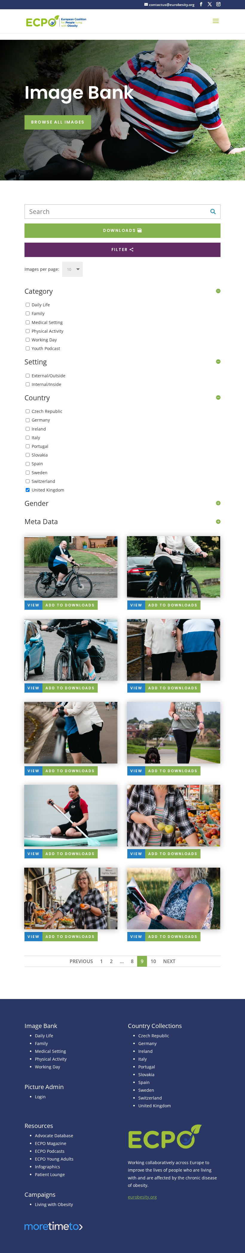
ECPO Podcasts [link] (50, 1151)
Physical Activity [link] (51, 1059)
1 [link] (101, 961)
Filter (119, 250)
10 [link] (153, 961)
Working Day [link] (47, 1067)
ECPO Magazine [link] (50, 1143)
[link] (56, 21)
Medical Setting (47, 322)
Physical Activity (47, 331)
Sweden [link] (146, 1090)
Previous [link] (81, 961)
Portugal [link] (146, 1067)
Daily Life (41, 305)
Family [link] (41, 1043)
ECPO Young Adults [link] (54, 1159)
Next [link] (169, 961)
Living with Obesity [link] (54, 1204)
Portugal (40, 446)
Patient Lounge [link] (50, 1174)
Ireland (39, 429)
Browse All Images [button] (58, 122)
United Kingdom (48, 490)
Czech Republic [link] (153, 1035)
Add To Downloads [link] (70, 605)
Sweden (40, 472)
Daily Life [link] (44, 1035)
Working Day (44, 340)
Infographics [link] (47, 1167)
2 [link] (111, 961)
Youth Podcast (46, 348)
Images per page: (41, 269)
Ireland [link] (145, 1051)
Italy (36, 437)
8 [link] (132, 961)
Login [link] (40, 1097)
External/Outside (48, 375)
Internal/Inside (46, 384)
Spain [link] (144, 1082)
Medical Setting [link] (50, 1051)
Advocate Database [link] (54, 1135)
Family (38, 313)
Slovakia (40, 455)
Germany (41, 420)
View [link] (33, 605)
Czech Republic (47, 411)
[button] (201, 4)
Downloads (119, 230)
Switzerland (43, 481)
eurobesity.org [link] (142, 1197)
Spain (37, 463)
